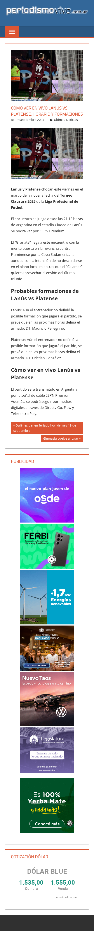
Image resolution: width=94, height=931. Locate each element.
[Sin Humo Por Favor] (47, 648)
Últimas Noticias (66, 120)
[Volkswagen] (47, 699)
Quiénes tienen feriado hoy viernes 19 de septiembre (44, 428)
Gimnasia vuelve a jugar (60, 439)
